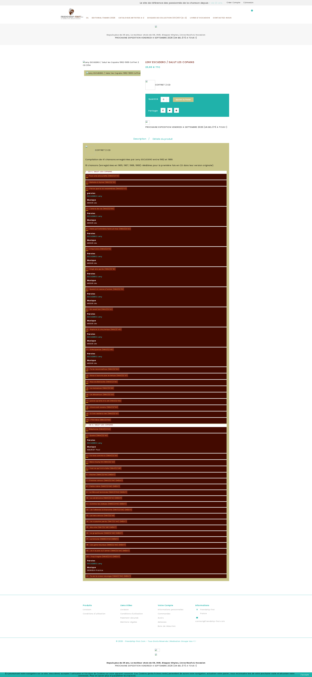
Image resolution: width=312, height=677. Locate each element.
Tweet (169, 110)
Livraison (87, 609)
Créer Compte (233, 2)
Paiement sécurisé (129, 618)
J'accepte (304, 675)
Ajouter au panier (183, 99)
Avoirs (161, 618)
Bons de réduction (167, 626)
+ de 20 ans (215, 2)
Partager (163, 110)
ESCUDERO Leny (94, 196)
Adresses (162, 622)
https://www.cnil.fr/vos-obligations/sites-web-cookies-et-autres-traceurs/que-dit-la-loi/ (179, 676)
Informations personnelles (170, 609)
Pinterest (176, 110)
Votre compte (165, 605)
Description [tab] (139, 138)
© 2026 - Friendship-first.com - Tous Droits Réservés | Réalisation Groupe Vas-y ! (156, 641)
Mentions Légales (128, 622)
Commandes (164, 614)
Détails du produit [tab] (163, 138)
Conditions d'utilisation (94, 614)
